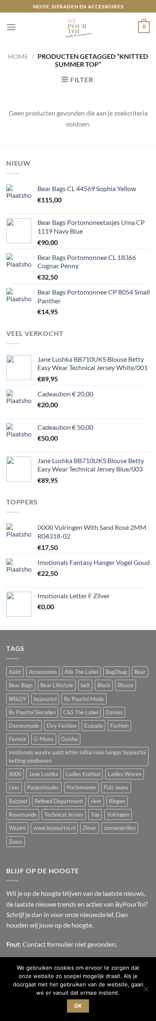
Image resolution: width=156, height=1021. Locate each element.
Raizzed (18, 801)
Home (18, 56)
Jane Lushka (43, 774)
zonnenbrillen (120, 827)
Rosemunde (23, 814)
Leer (14, 787)
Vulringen (118, 814)
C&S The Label (80, 712)
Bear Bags (21, 685)
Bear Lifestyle (56, 685)
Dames (114, 712)
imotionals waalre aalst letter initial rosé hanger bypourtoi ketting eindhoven (77, 756)
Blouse (126, 685)
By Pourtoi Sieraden (32, 712)
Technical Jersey (63, 814)
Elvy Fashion (62, 725)
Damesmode (24, 725)
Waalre (17, 827)
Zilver (90, 827)
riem (96, 801)
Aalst (15, 671)
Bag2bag (116, 671)
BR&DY (17, 699)
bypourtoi (45, 699)
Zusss (15, 841)
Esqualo (93, 725)
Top (95, 814)
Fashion (119, 725)
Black (103, 685)
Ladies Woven (124, 774)
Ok (78, 1006)
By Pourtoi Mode (84, 699)
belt (85, 685)
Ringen (117, 801)
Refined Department (59, 801)
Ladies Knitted (83, 774)
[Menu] (11, 27)
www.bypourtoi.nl (54, 827)
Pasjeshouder (43, 787)
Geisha (69, 739)
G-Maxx (44, 739)
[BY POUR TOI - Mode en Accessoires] (78, 27)
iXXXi (15, 774)
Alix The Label (81, 671)
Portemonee (81, 787)
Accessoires (43, 671)
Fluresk (17, 739)
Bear (140, 671)
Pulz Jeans (116, 787)
